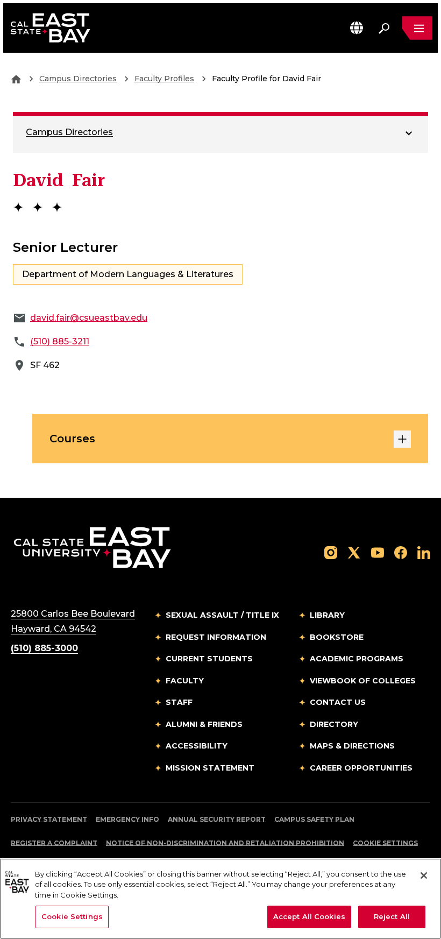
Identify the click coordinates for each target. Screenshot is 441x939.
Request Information (216, 637)
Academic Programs (356, 658)
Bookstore (337, 637)
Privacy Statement (49, 819)
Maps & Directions (352, 746)
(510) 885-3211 (59, 341)
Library (327, 615)
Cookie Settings (385, 843)
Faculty (185, 681)
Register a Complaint (54, 843)
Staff (179, 702)
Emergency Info (127, 819)
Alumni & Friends (204, 724)
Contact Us (338, 702)
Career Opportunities (361, 768)
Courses (72, 438)
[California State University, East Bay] (92, 547)
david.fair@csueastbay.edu (88, 318)
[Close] (424, 875)
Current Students (209, 658)
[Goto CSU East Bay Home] (16, 78)
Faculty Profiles (164, 78)
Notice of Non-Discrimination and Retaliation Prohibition (225, 843)
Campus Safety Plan (314, 819)
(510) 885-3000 (44, 648)
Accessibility (196, 746)
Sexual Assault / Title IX (222, 615)
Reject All (392, 916)
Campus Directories (78, 78)
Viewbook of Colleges (363, 681)
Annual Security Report (217, 819)
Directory (334, 724)
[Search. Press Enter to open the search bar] (384, 28)
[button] (356, 28)
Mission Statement (210, 768)
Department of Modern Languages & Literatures (127, 274)
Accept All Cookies (309, 916)
